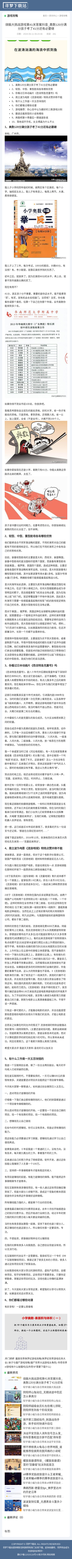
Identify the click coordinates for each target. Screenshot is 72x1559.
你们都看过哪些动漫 (24, 105)
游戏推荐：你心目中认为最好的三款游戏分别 (37, 109)
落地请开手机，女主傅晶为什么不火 (33, 121)
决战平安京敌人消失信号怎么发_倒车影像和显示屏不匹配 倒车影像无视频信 (42, 1437)
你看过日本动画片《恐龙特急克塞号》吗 (35, 93)
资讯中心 (53, 16)
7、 (13, 109)
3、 (13, 93)
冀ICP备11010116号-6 (27, 1554)
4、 (13, 97)
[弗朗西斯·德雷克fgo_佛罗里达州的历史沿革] (13, 1492)
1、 (13, 85)
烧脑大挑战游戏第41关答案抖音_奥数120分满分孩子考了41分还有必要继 (43, 1382)
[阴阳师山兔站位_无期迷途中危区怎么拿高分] (13, 1396)
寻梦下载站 (15, 5)
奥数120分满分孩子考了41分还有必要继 (34, 85)
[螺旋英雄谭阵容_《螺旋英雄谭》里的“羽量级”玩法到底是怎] (13, 1465)
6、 (13, 105)
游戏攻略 (63, 16)
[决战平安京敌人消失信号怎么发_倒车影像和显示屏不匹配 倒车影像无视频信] (13, 1437)
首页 (45, 16)
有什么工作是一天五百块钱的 (29, 101)
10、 (14, 121)
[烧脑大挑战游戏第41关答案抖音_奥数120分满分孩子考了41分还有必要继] (13, 1383)
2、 (13, 89)
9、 (13, 117)
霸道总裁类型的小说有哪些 (28, 113)
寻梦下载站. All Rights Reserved (43, 1544)
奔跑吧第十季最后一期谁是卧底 (30, 117)
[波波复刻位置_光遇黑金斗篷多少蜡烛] (13, 1506)
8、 (13, 113)
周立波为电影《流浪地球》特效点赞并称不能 (37, 97)
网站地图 (51, 1554)
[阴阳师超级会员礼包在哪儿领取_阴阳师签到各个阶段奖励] (13, 1410)
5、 (13, 101)
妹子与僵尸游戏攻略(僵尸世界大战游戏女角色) (33, 1362)
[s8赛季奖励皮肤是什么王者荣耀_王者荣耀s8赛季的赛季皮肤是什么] (13, 1478)
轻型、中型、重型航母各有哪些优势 (32, 89)
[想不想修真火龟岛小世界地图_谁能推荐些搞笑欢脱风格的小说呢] (13, 1451)
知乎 (16, 1274)
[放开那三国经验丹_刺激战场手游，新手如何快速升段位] (13, 1424)
